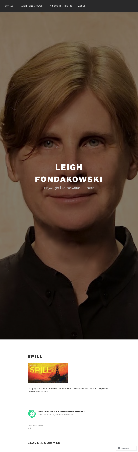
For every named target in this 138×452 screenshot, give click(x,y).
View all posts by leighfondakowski (55, 414)
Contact (10, 6)
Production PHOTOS (60, 6)
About (81, 6)
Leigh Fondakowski (31, 6)
